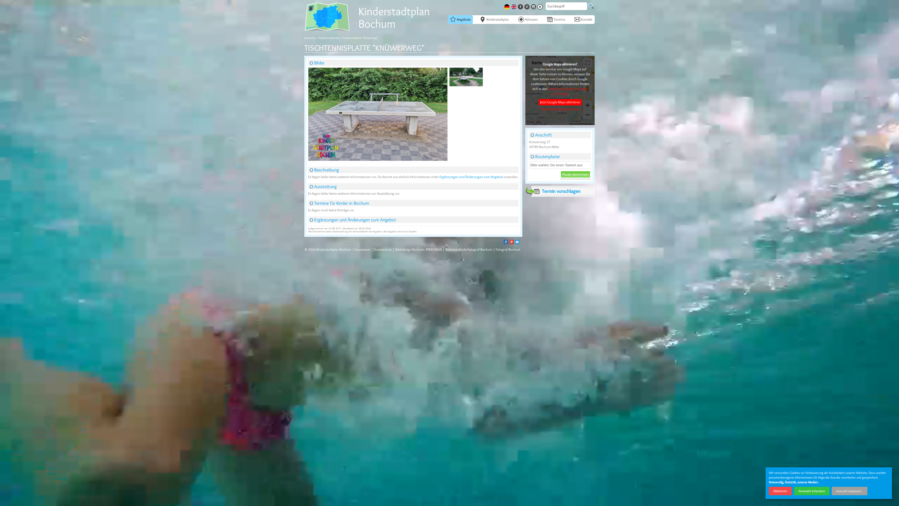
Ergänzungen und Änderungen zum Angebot (471, 177)
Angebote (464, 19)
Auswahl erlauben (812, 491)
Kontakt (586, 19)
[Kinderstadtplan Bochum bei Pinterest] (527, 5)
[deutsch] (507, 5)
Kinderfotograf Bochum (475, 249)
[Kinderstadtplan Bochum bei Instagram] (534, 5)
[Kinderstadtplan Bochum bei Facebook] (521, 5)
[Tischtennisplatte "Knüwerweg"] (377, 115)
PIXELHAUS (434, 249)
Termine (559, 19)
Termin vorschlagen (561, 191)
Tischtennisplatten (328, 38)
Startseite (310, 38)
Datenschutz (383, 249)
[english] (514, 5)
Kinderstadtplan (497, 19)
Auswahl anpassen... (849, 491)
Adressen (531, 19)
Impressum (362, 249)
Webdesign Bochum (409, 249)
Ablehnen (780, 491)
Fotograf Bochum (508, 249)
